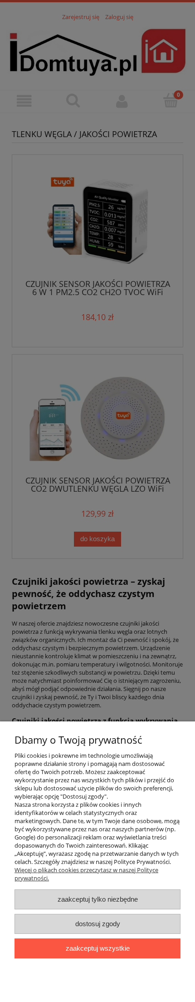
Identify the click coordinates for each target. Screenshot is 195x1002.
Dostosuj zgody (97, 924)
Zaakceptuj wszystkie (98, 948)
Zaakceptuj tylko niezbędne (98, 899)
